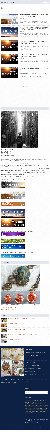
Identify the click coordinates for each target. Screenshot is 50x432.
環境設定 (41, 409)
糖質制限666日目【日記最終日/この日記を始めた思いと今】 (21, 318)
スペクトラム (27, 405)
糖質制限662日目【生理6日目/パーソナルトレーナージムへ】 (21, 339)
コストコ (32, 403)
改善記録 (30, 409)
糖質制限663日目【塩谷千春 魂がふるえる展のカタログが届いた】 (22, 334)
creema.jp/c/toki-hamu (11, 307)
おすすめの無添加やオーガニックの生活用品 (34, 374)
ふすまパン (27, 402)
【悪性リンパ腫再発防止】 (31, 362)
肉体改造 (37, 411)
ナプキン (32, 405)
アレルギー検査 (42, 402)
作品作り (33, 408)
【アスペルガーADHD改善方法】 (32, 355)
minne (2, 309)
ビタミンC (40, 405)
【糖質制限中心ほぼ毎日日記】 (32, 365)
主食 (44, 406)
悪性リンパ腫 (45, 408)
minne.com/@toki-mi (11, 309)
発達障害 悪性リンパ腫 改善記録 (36, 427)
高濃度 (31, 412)
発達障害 (30, 411)
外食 (41, 408)
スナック (41, 403)
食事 (28, 412)
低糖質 (30, 408)
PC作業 (35, 400)
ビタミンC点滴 (45, 405)
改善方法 (26, 409)
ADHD (26, 400)
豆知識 (27, 381)
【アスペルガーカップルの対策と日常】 (33, 358)
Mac (32, 400)
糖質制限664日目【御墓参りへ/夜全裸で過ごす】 (19, 329)
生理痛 (26, 411)
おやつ (44, 400)
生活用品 (44, 409)
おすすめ (40, 400)
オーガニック (27, 403)
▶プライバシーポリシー (29, 416)
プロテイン (27, 406)
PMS (37, 400)
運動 (26, 412)
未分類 (27, 377)
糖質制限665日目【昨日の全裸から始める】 (18, 323)
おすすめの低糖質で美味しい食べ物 (33, 368)
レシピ (37, 406)
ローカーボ (41, 406)
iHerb (29, 400)
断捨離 (34, 409)
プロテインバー (32, 406)
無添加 (37, 409)
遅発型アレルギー (43, 411)
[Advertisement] (25, 96)
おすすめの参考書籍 (30, 371)
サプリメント (37, 403)
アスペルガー (32, 402)
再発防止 (37, 408)
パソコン (36, 405)
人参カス (26, 408)
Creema (3, 307)
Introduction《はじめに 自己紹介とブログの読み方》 (36, 352)
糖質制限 (33, 411)
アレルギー (37, 402)
